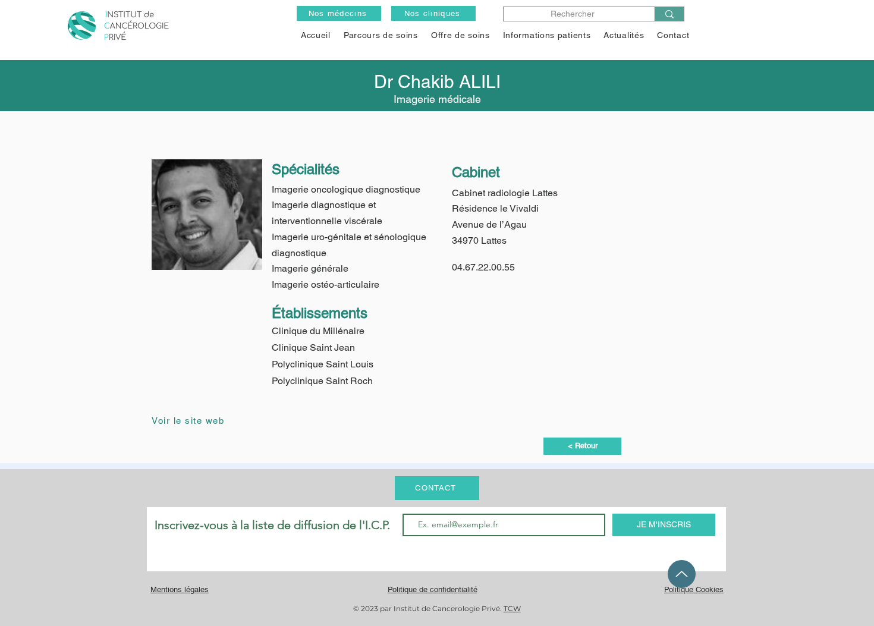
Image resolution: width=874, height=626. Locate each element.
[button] (460, 35)
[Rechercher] (669, 14)
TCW (512, 608)
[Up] (682, 574)
